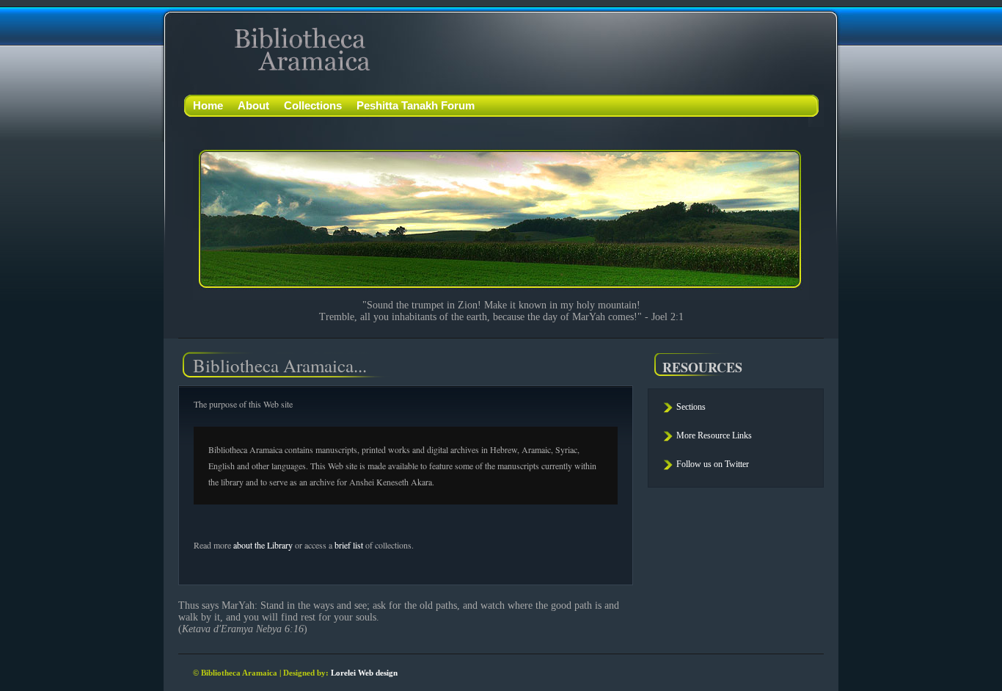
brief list (348, 545)
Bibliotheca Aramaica (282, 48)
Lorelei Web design (364, 672)
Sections (691, 407)
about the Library (263, 545)
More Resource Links (714, 435)
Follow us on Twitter (712, 464)
